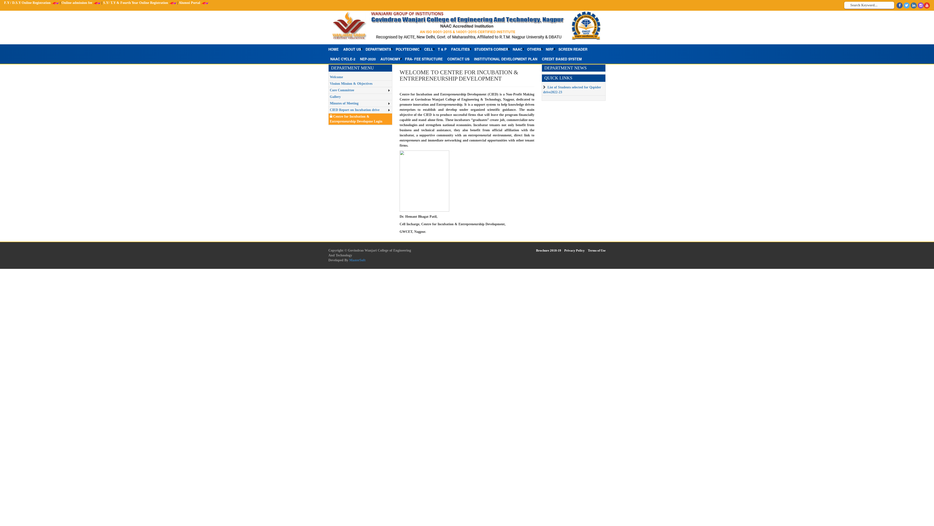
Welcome (336, 77)
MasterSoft (357, 260)
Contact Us (458, 58)
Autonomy (390, 58)
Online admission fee (77, 3)
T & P (442, 49)
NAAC (517, 49)
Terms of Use (597, 250)
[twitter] (907, 5)
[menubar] (467, 54)
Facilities (460, 49)
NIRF (550, 49)
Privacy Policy (574, 250)
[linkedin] (914, 5)
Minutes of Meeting (344, 103)
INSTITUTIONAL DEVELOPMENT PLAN (505, 58)
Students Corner (491, 49)
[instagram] (921, 5)
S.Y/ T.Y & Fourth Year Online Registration (136, 3)
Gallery (335, 97)
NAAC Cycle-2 (342, 58)
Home (333, 49)
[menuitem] (334, 49)
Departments (378, 49)
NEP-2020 (368, 58)
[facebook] (900, 5)
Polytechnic (408, 49)
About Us (352, 49)
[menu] (360, 93)
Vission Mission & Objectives (351, 83)
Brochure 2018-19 (548, 250)
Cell (428, 49)
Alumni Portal (190, 3)
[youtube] (927, 5)
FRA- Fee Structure (424, 58)
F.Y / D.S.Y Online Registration (28, 3)
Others (534, 49)
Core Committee (342, 90)
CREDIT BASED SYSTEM (562, 58)
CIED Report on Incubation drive (354, 110)
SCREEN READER (572, 49)
